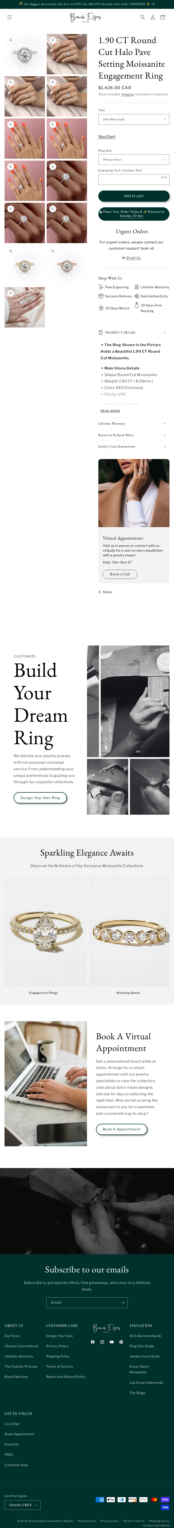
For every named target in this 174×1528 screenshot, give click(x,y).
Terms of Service (59, 1366)
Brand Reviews (16, 1377)
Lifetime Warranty (19, 1356)
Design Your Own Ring (40, 798)
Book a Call (120, 574)
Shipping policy (159, 1521)
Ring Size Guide (142, 1346)
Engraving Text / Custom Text (120, 170)
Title (101, 110)
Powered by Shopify (60, 1521)
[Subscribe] (123, 1302)
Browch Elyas (37, 1521)
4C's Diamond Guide (145, 1336)
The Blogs (137, 1393)
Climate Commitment (22, 1346)
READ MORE (110, 411)
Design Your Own (59, 1336)
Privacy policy (109, 1521)
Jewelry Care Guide (145, 1356)
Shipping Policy (58, 1356)
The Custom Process (21, 1366)
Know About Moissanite (139, 1369)
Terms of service (134, 1521)
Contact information (156, 1525)
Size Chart (106, 136)
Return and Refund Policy (66, 1377)
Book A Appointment (121, 1129)
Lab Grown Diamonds (146, 1382)
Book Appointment (19, 1434)
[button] (9, 17)
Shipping (127, 94)
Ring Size (105, 150)
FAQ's (9, 1454)
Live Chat (12, 1424)
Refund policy (87, 1521)
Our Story (12, 1336)
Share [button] (107, 592)
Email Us (11, 1444)
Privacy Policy (57, 1346)
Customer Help (16, 1465)
